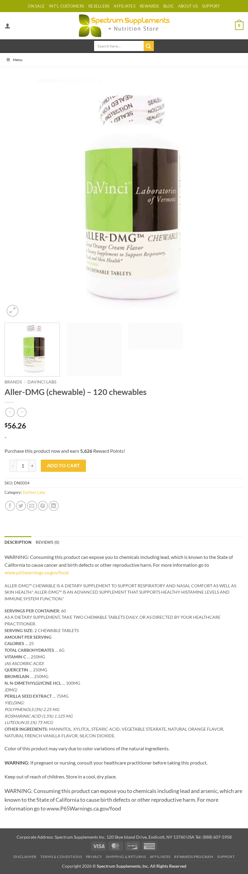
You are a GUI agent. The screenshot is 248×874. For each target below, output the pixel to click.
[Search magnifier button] (149, 46)
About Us (188, 6)
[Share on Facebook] (10, 506)
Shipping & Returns (126, 856)
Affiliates (124, 6)
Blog (168, 6)
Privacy (94, 856)
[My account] (8, 25)
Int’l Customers (66, 6)
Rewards (149, 6)
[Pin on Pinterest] (43, 506)
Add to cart (63, 465)
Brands (13, 382)
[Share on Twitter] (21, 506)
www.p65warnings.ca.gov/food (37, 572)
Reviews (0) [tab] (48, 542)
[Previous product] (21, 412)
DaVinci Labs (42, 382)
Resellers (98, 6)
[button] (239, 25)
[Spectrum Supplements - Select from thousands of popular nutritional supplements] (124, 26)
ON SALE (36, 6)
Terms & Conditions (61, 856)
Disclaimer (25, 856)
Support (226, 856)
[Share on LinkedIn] (54, 506)
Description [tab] (18, 542)
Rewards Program (193, 856)
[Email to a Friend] (32, 506)
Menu (17, 59)
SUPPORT (211, 6)
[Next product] (10, 412)
